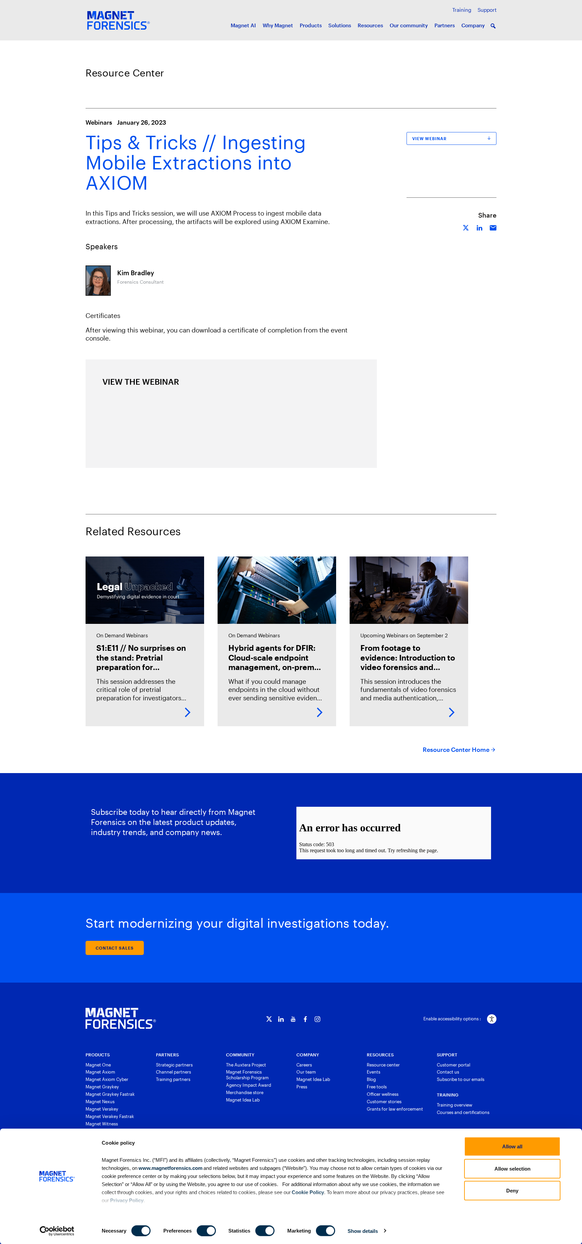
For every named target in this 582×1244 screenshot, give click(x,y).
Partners (444, 25)
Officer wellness (382, 1094)
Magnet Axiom (100, 1072)
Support (487, 10)
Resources (370, 25)
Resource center (383, 1064)
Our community (409, 25)
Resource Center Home (456, 749)
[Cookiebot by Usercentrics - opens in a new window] (57, 1231)
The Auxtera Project (246, 1064)
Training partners (173, 1079)
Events (373, 1072)
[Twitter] (269, 1019)
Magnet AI (243, 25)
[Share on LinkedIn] (479, 227)
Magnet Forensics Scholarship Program (247, 1074)
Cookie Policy (307, 1192)
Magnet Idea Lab (243, 1100)
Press (301, 1086)
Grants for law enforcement (395, 1109)
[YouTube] (293, 1019)
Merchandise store (244, 1092)
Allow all (512, 1146)
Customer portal (453, 1064)
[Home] (121, 1018)
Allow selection (512, 1168)
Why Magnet (278, 25)
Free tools (377, 1086)
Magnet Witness (102, 1123)
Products (311, 25)
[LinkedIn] (281, 1019)
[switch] (206, 1230)
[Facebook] (305, 1019)
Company (473, 25)
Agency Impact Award (248, 1085)
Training (461, 10)
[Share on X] (466, 227)
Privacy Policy (126, 1200)
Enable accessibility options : (452, 1018)
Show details (363, 1231)
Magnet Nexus (100, 1101)
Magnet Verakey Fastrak (110, 1116)
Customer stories (384, 1101)
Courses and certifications (463, 1112)
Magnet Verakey (102, 1109)
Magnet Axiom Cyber (107, 1079)
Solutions (339, 25)
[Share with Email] (493, 227)
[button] (493, 26)
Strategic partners (174, 1064)
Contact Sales (115, 948)
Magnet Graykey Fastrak (110, 1094)
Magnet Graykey (102, 1086)
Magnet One (98, 1064)
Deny (512, 1190)
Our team (306, 1072)
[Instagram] (317, 1019)
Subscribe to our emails (460, 1079)
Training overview (454, 1105)
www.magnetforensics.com (169, 1168)
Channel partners (173, 1072)
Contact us (448, 1072)
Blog (371, 1079)
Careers (304, 1064)
